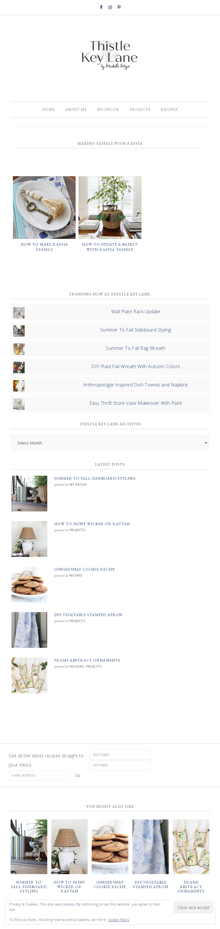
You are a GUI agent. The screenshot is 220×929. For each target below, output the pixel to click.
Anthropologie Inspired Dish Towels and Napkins (135, 385)
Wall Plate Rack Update (135, 311)
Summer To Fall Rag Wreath (135, 348)
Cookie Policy (118, 919)
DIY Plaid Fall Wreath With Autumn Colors (135, 366)
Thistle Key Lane (110, 55)
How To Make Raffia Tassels (44, 247)
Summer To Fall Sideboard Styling (135, 330)
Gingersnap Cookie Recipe (84, 569)
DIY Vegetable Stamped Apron (88, 614)
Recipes (75, 575)
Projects (77, 530)
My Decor (78, 484)
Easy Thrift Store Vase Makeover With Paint (135, 403)
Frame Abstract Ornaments (87, 660)
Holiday (76, 666)
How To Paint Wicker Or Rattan (92, 523)
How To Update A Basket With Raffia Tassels (110, 247)
